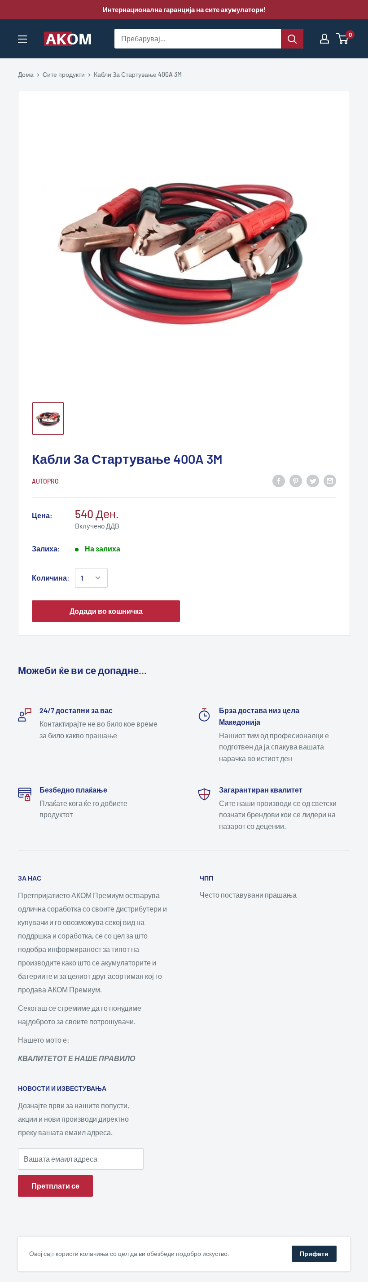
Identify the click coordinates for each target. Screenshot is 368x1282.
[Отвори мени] (22, 39)
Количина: (51, 577)
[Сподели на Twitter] (313, 480)
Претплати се (55, 1185)
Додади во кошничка (106, 611)
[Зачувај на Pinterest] (295, 480)
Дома (26, 74)
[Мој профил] (324, 39)
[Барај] (292, 38)
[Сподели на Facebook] (278, 480)
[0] (342, 38)
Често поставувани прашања (248, 894)
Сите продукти (64, 74)
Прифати (314, 1253)
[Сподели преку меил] (330, 480)
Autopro (45, 481)
